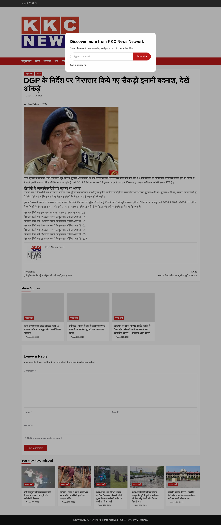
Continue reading (78, 65)
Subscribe (142, 56)
